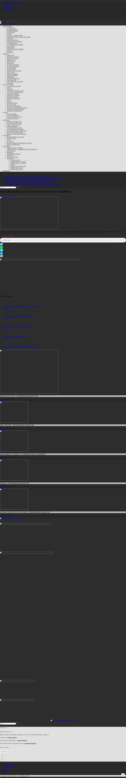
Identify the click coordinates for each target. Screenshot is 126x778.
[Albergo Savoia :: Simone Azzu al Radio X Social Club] (6, 313)
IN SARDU (6, 146)
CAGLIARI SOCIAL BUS (14, 127)
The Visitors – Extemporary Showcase (17, 425)
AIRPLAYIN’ (11, 55)
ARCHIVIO (6, 135)
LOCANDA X (11, 46)
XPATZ (9, 87)
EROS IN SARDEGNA (13, 98)
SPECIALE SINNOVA (13, 144)
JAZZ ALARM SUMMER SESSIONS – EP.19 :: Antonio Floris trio (22, 306)
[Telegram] (63, 250)
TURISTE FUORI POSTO (14, 111)
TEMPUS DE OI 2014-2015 (18, 166)
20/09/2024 (3, 429)
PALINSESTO (7, 3)
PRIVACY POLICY (9, 10)
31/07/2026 (6, 308)
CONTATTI (6, 8)
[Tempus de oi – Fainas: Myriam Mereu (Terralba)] (6, 323)
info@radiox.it (12, 737)
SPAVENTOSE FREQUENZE (15, 109)
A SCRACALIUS (15, 160)
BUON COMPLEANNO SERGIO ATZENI (19, 143)
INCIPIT (9, 34)
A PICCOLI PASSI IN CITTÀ (15, 91)
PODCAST (6, 171)
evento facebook (7, 235)
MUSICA (6, 54)
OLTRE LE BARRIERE (14, 106)
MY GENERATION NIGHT (15, 132)
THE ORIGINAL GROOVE (15, 81)
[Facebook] (63, 244)
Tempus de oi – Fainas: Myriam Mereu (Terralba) (16, 326)
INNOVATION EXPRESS (14, 41)
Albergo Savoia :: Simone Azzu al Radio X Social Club (18, 316)
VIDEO (5, 112)
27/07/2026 (6, 328)
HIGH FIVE (10, 63)
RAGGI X (10, 51)
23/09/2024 (3, 517)
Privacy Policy (4, 751)
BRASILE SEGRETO (13, 57)
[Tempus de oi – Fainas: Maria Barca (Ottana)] (6, 333)
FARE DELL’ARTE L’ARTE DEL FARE (18, 37)
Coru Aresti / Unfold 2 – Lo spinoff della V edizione (23, 454)
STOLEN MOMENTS (13, 78)
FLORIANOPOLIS (12, 40)
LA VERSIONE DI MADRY (15, 44)
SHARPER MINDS (12, 31)
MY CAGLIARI (11, 104)
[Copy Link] (63, 255)
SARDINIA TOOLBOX (14, 154)
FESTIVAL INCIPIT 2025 (14, 121)
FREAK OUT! (11, 61)
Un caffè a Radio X (12, 29)
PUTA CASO (10, 72)
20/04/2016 (3, 196)
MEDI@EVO (11, 47)
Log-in (5, 773)
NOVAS (12, 164)
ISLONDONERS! (12, 43)
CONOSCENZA (11, 196)
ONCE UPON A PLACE (14, 124)
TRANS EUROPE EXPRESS (15, 49)
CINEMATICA (11, 60)
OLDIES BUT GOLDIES (14, 71)
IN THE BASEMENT (13, 66)
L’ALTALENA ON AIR (13, 86)
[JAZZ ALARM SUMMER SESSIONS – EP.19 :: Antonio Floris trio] (6, 303)
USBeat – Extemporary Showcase (14, 483)
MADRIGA (10, 152)
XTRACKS (10, 83)
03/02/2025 (3, 488)
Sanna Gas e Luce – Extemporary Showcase (19, 396)
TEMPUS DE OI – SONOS (18, 163)
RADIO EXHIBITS (12, 74)
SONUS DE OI (11, 151)
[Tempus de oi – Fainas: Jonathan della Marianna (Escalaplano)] (6, 343)
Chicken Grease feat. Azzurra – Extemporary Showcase (25, 512)
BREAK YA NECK (12, 58)
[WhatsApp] (63, 247)
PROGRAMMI (7, 26)
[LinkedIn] (63, 253)
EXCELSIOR (11, 32)
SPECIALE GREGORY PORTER (16, 134)
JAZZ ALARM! (11, 67)
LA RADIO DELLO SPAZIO (15, 129)
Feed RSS (6, 771)
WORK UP (10, 52)
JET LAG (9, 101)
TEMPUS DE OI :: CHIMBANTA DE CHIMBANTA (22, 149)
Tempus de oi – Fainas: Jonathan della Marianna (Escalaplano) (20, 346)
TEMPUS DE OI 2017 (16, 168)
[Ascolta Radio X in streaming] (12, 518)
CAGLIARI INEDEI (13, 94)
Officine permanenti (12, 126)
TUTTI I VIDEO (11, 114)
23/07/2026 (6, 347)
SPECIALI (6, 120)
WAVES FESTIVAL (12, 118)
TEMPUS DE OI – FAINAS (15, 148)
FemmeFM (10, 38)
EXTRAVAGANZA (12, 97)
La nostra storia (7, 763)
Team (4, 770)
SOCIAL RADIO (8, 84)
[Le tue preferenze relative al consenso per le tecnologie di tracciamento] (123, 775)
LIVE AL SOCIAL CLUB (14, 117)
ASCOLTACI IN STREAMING (12, 2)
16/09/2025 (3, 400)
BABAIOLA (10, 155)
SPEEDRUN (10, 77)
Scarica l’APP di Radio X (10, 766)
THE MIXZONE (11, 80)
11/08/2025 (3, 459)
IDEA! (9, 100)
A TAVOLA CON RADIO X (15, 92)
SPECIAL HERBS (12, 75)
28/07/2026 (6, 318)
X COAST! (10, 141)
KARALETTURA (12, 103)
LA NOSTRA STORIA (10, 6)
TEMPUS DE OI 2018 (16, 169)
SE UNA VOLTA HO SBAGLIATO (17, 107)
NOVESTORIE (11, 69)
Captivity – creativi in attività (14, 35)
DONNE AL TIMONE (13, 95)
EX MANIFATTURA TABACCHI (16, 131)
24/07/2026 (6, 338)
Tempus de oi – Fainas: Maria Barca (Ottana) (15, 336)
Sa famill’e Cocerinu (12, 157)
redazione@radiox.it (30, 743)
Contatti (5, 768)
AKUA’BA (10, 89)
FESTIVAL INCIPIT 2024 (14, 123)
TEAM (5, 5)
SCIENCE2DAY (11, 138)
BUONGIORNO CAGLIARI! (15, 137)
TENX (9, 140)
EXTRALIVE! (11, 27)
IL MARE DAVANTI (13, 64)
